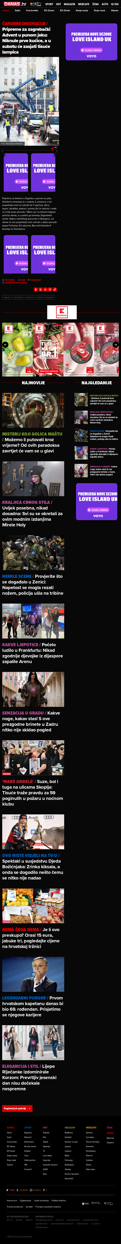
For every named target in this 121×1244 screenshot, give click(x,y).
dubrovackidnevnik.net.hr (62, 1223)
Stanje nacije (82, 10)
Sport (49, 4)
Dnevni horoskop (92, 1141)
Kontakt (29, 1206)
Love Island (47, 1155)
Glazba (45, 1141)
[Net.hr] (109, 1203)
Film (44, 1137)
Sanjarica (110, 1142)
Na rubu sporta (30, 1146)
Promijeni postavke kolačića (48, 1206)
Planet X (89, 1155)
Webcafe (83, 4)
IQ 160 (115, 4)
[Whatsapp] (45, 289)
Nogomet (28, 1132)
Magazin (69, 4)
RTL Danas (49, 10)
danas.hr (36, 280)
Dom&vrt (68, 1137)
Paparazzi (46, 1146)
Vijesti (6, 10)
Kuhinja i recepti (71, 1141)
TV (44, 1150)
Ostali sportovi (29, 1160)
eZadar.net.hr (83, 1223)
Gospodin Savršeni (50, 1164)
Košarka (27, 1150)
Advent (30, 297)
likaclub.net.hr (42, 1227)
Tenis (26, 1155)
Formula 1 (28, 1169)
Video (110, 1133)
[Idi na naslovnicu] (36, 7)
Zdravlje (68, 1169)
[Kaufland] (60, 312)
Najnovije (110, 1137)
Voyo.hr (29, 1219)
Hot (58, 4)
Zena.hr (19, 1219)
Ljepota (68, 1146)
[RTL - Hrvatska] (96, 1203)
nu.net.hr (95, 1223)
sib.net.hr (59, 1219)
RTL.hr (10, 1219)
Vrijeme (114, 10)
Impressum (12, 1200)
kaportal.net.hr (73, 1219)
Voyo (45, 1173)
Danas (10, 1127)
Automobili (69, 1178)
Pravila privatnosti (15, 1206)
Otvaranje (18, 297)
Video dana (90, 1169)
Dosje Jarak (99, 10)
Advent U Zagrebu (45, 297)
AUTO (105, 4)
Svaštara (89, 1160)
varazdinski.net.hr (91, 1219)
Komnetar (90, 1146)
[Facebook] (36, 289)
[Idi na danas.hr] (15, 4)
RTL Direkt (65, 10)
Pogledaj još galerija (15, 1108)
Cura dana (90, 1137)
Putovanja (69, 1160)
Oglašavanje (25, 1200)
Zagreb (7, 297)
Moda (67, 1155)
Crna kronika (32, 10)
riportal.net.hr (42, 1223)
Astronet (89, 1132)
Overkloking (90, 1150)
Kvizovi (88, 1164)
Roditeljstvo (69, 1164)
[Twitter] (41, 289)
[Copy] (55, 289)
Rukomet (27, 1137)
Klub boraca (29, 1141)
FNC (25, 1164)
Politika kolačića (59, 1200)
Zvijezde (46, 1132)
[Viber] (50, 289)
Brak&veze (69, 1132)
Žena (95, 4)
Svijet (17, 10)
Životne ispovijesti (72, 1173)
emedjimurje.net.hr (44, 1219)
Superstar (46, 1160)
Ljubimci (68, 1150)
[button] (5, 345)
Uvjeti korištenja (41, 1200)
